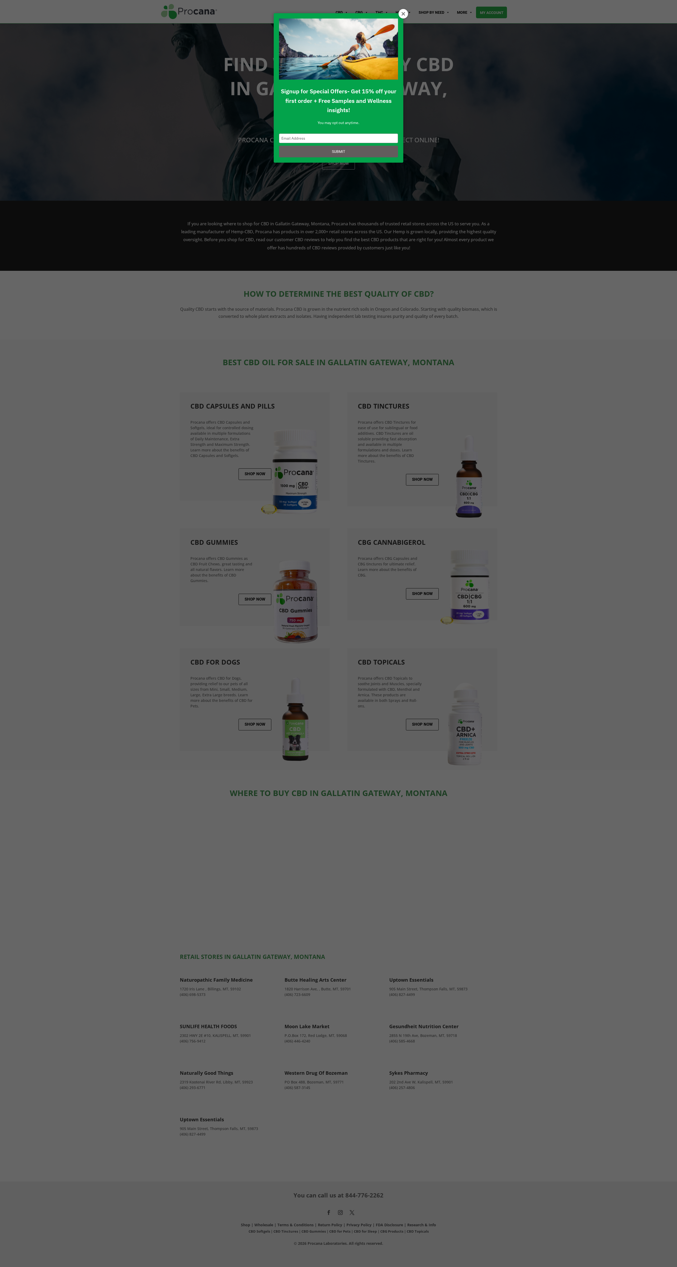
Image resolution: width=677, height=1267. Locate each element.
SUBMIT (338, 151)
